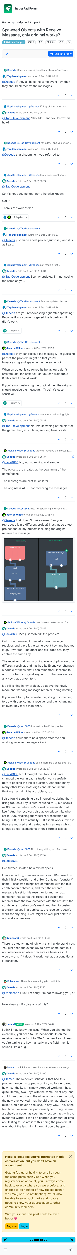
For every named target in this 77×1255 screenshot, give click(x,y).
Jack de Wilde (14, 348)
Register (12, 1226)
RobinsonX (12, 937)
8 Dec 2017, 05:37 (36, 420)
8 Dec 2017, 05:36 (49, 307)
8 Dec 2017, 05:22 (49, 148)
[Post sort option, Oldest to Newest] (7, 54)
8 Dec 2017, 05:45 (44, 514)
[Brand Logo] (8, 8)
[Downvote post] (72, 95)
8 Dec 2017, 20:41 (40, 937)
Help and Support (15, 42)
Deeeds (11, 70)
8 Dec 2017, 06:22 (36, 768)
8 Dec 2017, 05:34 (36, 271)
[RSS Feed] (69, 42)
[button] (5, 1250)
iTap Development (16, 76)
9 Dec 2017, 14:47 (44, 1024)
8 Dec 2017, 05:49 (36, 628)
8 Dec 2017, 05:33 (49, 234)
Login (24, 1226)
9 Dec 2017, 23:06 (36, 1073)
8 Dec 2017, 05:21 (36, 112)
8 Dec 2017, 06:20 (44, 732)
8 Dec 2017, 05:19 (48, 76)
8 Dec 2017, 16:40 (36, 855)
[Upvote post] (59, 95)
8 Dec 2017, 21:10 (36, 987)
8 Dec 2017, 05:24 (36, 181)
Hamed (10, 1024)
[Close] (70, 1157)
